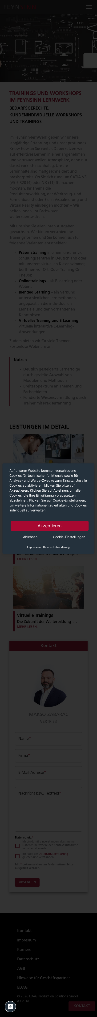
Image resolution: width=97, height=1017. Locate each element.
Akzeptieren (50, 525)
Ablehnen (30, 537)
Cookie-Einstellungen (69, 537)
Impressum (34, 547)
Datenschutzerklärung (56, 547)
